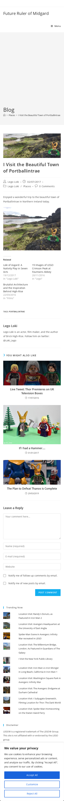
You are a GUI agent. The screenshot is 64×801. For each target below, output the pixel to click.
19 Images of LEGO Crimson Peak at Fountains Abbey (42, 268)
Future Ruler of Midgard (26, 13)
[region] (32, 771)
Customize (32, 784)
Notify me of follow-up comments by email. (33, 575)
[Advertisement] (32, 72)
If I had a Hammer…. (32, 448)
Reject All (32, 793)
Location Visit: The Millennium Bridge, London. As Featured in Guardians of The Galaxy (39, 648)
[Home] (4, 115)
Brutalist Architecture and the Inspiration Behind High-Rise (15, 288)
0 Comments (47, 186)
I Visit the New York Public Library (36, 658)
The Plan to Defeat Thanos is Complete (32, 488)
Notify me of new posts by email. (27, 583)
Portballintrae (17, 311)
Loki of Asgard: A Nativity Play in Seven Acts (15, 268)
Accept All (32, 775)
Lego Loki (13, 181)
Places (27, 186)
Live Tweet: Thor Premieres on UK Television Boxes (32, 391)
